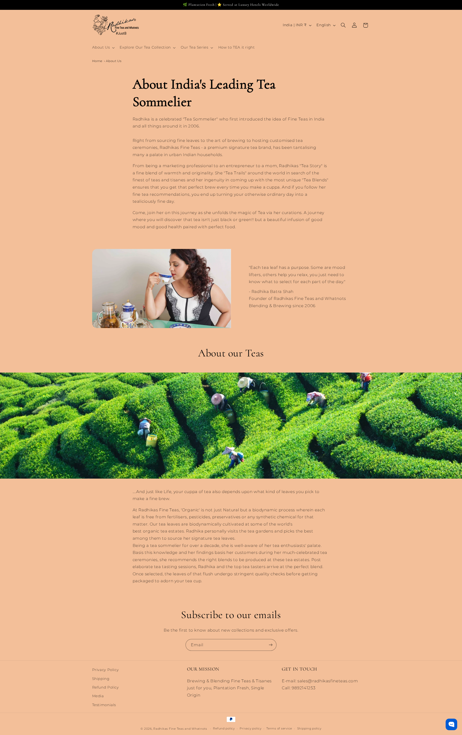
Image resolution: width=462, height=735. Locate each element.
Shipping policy (309, 728)
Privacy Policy (105, 670)
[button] (103, 47)
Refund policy (224, 728)
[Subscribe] (270, 645)
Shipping (100, 678)
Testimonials (104, 705)
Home (97, 61)
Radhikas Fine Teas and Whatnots (180, 728)
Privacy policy (250, 728)
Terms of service (279, 728)
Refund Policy (105, 687)
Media (98, 696)
